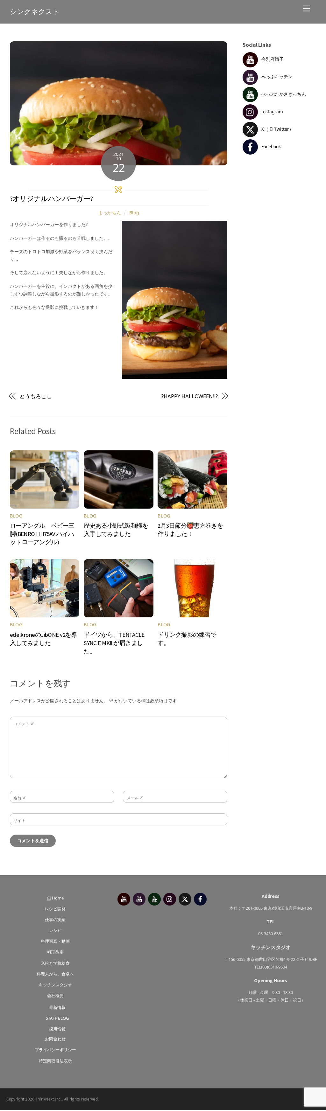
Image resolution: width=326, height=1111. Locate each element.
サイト (19, 820)
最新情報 (57, 1007)
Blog (134, 213)
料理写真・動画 (55, 941)
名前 (20, 797)
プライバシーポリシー (55, 1049)
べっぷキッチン (276, 76)
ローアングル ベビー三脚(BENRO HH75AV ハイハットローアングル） (42, 534)
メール (135, 797)
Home (57, 898)
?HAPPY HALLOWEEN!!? (189, 396)
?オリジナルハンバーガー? (51, 198)
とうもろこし (35, 396)
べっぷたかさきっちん (283, 94)
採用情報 (57, 1029)
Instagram (271, 111)
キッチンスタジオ (55, 985)
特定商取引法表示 (55, 1061)
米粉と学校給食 (55, 963)
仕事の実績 (55, 919)
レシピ (55, 930)
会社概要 (55, 995)
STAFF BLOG (57, 1018)
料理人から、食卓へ (55, 974)
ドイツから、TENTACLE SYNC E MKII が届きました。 (114, 643)
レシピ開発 (55, 909)
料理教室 (55, 952)
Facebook (270, 146)
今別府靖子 (272, 59)
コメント (24, 723)
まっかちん (109, 213)
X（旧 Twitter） (277, 129)
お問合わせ (55, 1039)
